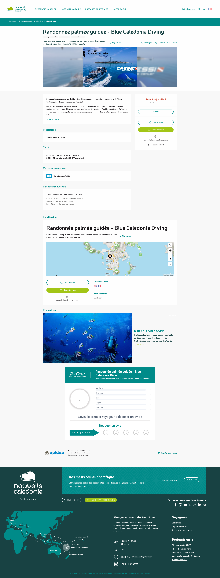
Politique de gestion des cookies (121, 573)
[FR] (210, 9)
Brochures (176, 522)
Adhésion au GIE (179, 559)
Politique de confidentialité (96, 573)
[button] (190, 9)
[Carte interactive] (199, 9)
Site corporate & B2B (181, 545)
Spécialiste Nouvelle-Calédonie (186, 555)
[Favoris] (204, 9)
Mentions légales (77, 573)
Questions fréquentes (182, 530)
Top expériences (179, 526)
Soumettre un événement (183, 552)
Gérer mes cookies (142, 573)
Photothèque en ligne (181, 548)
